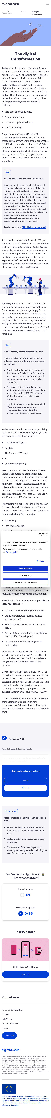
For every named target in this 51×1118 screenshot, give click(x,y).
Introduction (24, 12)
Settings (40, 561)
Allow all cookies (25, 568)
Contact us (9, 1035)
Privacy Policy (7, 1028)
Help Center (7, 1019)
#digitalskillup (16, 1010)
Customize (24, 575)
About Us (5, 1014)
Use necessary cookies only (25, 582)
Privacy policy (12, 552)
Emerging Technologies (7, 12)
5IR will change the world (34, 227)
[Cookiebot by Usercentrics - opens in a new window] (38, 534)
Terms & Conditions (10, 1023)
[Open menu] (47, 3)
